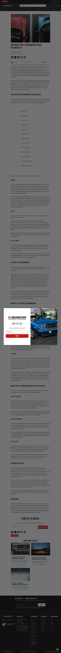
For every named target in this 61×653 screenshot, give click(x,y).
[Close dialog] (56, 310)
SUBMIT (17, 336)
